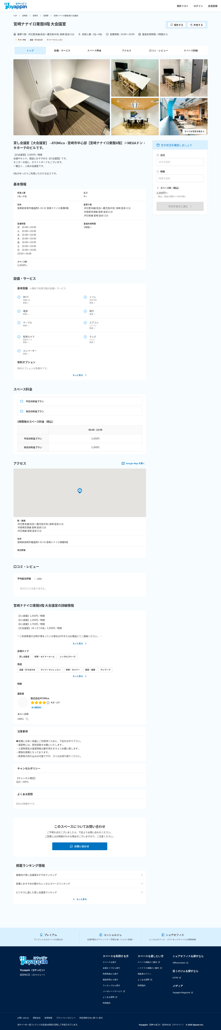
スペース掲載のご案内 (147, 962)
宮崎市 (35, 15)
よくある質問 (108, 997)
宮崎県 (25, 15)
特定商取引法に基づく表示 (91, 1017)
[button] (61, 97)
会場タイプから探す (111, 968)
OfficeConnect (179, 962)
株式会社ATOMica (40, 698)
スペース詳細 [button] (191, 50)
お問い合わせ (81, 846)
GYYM (175, 977)
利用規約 (106, 1003)
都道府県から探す (110, 979)
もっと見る (78, 375)
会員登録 (212, 5)
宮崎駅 (46, 15)
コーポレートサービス (112, 991)
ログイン (198, 5)
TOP (15, 15)
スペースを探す (109, 962)
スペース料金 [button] (94, 50)
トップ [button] (30, 50)
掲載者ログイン (144, 973)
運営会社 (37, 1017)
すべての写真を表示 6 (194, 131)
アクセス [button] (126, 50)
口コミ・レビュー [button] (158, 50)
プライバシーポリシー (66, 1017)
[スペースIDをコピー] (27, 719)
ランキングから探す (111, 985)
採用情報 (48, 1017)
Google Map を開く (135, 463)
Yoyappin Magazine (181, 992)
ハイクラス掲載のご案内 (148, 968)
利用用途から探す (110, 973)
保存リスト (182, 5)
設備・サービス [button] (62, 50)
